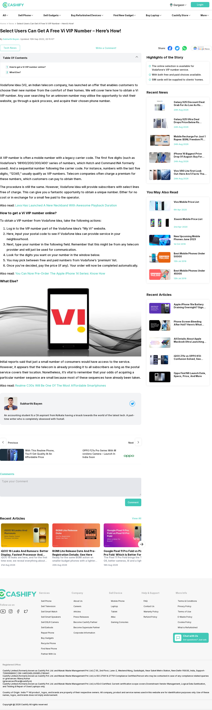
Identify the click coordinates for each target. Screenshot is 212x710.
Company (77, 593)
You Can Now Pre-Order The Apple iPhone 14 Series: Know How (60, 273)
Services (44, 593)
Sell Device (115, 593)
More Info (181, 593)
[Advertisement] (70, 129)
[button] (200, 4)
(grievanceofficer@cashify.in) (17, 681)
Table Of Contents (15, 57)
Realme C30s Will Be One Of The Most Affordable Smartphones (60, 385)
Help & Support (150, 593)
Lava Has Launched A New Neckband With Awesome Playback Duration (66, 205)
